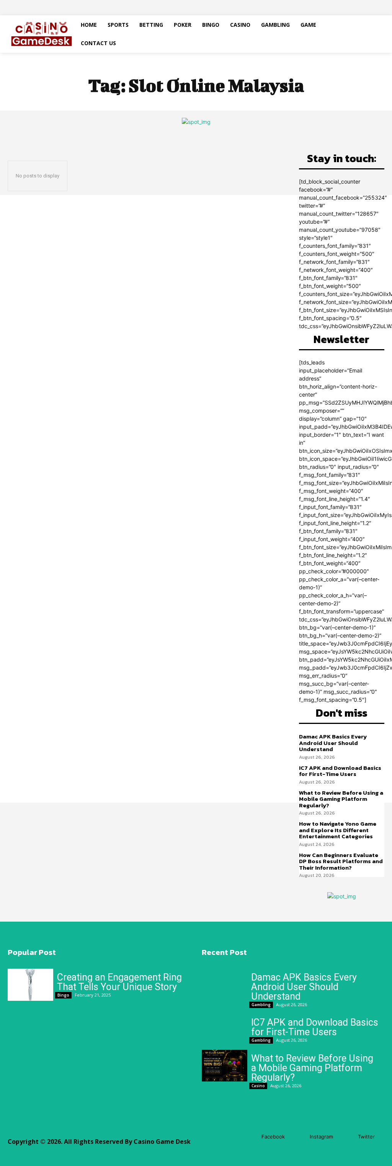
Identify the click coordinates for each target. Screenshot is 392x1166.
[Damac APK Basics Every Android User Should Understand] (224, 984)
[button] (368, 34)
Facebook (273, 1136)
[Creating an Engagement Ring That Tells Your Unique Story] (30, 984)
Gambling (261, 1004)
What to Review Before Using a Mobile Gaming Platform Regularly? (341, 799)
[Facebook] (250, 1137)
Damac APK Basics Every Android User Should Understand (333, 742)
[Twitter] (346, 1137)
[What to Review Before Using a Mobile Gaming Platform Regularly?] (224, 1065)
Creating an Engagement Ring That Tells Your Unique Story (119, 982)
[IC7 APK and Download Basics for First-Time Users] (224, 1030)
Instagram (321, 1136)
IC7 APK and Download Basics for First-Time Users (340, 771)
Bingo (63, 995)
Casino (258, 1085)
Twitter (366, 1136)
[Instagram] (298, 1137)
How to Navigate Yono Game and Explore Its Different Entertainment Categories (337, 830)
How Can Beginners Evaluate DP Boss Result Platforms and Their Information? (341, 861)
